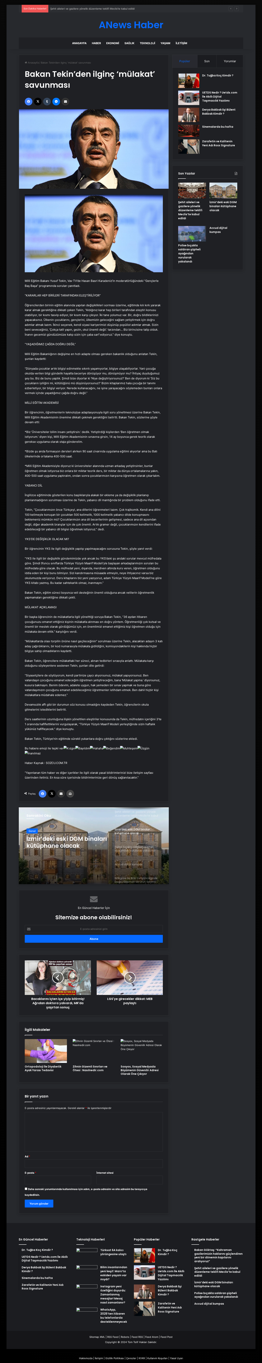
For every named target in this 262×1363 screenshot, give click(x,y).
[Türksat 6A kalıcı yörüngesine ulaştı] (86, 1255)
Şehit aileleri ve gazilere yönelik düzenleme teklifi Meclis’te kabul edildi (190, 210)
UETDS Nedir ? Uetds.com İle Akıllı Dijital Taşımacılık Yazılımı (219, 97)
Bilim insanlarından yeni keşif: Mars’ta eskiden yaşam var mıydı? (113, 1273)
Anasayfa (79, 43)
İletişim (181, 43)
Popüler (184, 61)
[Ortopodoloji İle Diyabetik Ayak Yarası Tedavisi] (46, 1051)
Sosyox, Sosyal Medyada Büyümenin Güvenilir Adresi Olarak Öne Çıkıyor (140, 1070)
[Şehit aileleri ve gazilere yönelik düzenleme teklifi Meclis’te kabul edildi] (192, 190)
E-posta (30, 1172)
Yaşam (165, 43)
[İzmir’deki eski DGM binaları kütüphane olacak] (223, 190)
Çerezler (131, 1358)
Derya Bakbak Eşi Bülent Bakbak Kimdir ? (219, 112)
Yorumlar (230, 61)
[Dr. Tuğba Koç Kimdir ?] (188, 81)
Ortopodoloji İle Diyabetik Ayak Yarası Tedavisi (43, 1068)
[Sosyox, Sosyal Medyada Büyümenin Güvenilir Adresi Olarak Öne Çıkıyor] (142, 1051)
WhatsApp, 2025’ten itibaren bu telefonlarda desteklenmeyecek (113, 1316)
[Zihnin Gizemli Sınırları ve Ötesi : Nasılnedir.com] (94, 1051)
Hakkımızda (85, 1358)
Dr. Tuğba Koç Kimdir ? (217, 75)
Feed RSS (137, 1336)
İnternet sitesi (105, 1172)
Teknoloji (147, 43)
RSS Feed (113, 1336)
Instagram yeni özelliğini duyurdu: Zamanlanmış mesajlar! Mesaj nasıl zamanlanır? (113, 1294)
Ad (27, 1156)
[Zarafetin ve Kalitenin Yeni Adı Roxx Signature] (188, 146)
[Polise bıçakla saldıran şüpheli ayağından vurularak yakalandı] (192, 234)
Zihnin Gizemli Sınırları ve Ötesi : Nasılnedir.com (90, 1068)
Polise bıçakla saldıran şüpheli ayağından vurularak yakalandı (59, 842)
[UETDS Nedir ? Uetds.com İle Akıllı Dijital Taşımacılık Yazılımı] (188, 98)
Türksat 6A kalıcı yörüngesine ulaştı (113, 1252)
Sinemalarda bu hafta (217, 127)
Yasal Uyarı (176, 1358)
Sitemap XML (97, 1336)
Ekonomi (112, 43)
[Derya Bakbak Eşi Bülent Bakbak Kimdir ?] (188, 115)
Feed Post (167, 1336)
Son (207, 61)
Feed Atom (151, 1336)
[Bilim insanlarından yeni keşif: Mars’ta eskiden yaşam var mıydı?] (86, 1272)
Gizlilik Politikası (114, 1358)
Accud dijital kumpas (218, 230)
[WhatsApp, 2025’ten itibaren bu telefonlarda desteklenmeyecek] (86, 1315)
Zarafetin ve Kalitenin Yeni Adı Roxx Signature (218, 143)
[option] (94, 845)
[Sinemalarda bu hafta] (188, 131)
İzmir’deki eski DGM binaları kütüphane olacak (77, 8)
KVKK (142, 1358)
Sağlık (129, 43)
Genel (32, 831)
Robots (125, 1336)
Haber (96, 43)
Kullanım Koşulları (157, 1358)
